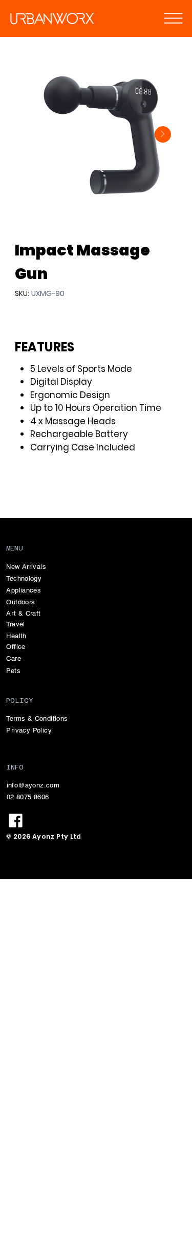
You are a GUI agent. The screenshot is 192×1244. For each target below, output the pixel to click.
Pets (13, 671)
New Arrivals (26, 566)
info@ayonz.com (33, 785)
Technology (23, 578)
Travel (15, 624)
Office (15, 646)
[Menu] (173, 18)
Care (13, 658)
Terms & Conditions (37, 718)
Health (16, 636)
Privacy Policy (28, 730)
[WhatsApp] (20, 490)
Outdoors (20, 602)
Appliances (23, 590)
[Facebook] (32, 490)
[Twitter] (46, 490)
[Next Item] (163, 134)
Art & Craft (23, 613)
